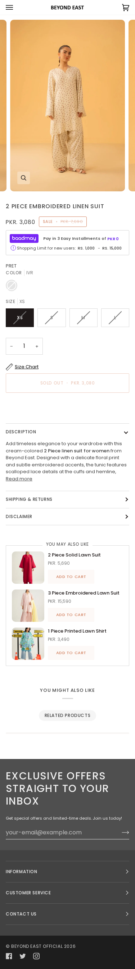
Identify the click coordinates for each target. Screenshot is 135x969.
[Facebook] (9, 956)
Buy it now (67, 408)
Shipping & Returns (29, 499)
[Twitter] (22, 956)
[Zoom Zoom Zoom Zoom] (67, 105)
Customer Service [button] (28, 893)
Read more (19, 478)
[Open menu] (16, 7)
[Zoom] (23, 178)
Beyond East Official (37, 946)
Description (21, 432)
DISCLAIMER (19, 516)
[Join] (119, 832)
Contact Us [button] (21, 914)
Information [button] (21, 871)
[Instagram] (36, 956)
